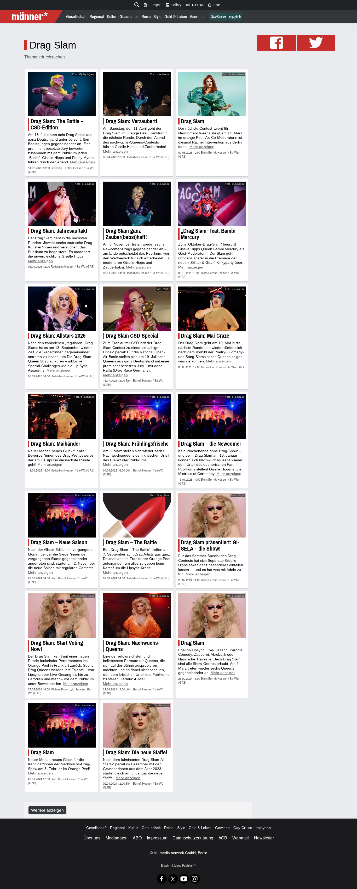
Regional (96, 17)
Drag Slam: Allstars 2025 (58, 335)
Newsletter (264, 838)
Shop (214, 5)
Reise (146, 17)
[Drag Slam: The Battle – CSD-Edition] (61, 94)
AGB (222, 838)
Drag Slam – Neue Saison (59, 542)
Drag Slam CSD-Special (132, 335)
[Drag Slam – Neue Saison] (61, 515)
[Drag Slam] (212, 94)
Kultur (112, 17)
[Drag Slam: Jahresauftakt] (61, 204)
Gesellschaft (76, 17)
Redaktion (132, 157)
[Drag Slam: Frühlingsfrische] (136, 416)
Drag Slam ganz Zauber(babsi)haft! (126, 233)
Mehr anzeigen (82, 162)
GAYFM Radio (194, 5)
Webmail (240, 838)
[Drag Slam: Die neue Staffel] (136, 725)
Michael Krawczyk (62, 689)
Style (157, 17)
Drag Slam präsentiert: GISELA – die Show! (210, 545)
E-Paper (152, 5)
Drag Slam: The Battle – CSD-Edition (57, 124)
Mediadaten (117, 838)
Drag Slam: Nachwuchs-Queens (132, 645)
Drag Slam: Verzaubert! (131, 121)
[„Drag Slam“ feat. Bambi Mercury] (212, 204)
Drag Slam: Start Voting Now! (57, 645)
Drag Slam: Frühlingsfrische (137, 443)
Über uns (91, 838)
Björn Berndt (209, 152)
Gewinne (197, 17)
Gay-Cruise (218, 16)
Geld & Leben (175, 17)
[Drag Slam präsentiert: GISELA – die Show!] (212, 515)
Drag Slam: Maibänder (55, 443)
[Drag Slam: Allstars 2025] (61, 309)
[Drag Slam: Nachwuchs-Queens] (136, 615)
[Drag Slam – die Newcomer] (212, 416)
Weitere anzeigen (47, 810)
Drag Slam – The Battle (131, 542)
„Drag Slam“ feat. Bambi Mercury (208, 233)
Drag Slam (192, 121)
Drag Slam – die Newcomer (211, 443)
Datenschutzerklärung (192, 838)
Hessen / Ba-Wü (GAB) (154, 157)
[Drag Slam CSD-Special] (136, 309)
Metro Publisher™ (185, 865)
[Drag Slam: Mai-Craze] (212, 309)
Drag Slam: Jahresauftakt (59, 230)
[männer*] (32, 16)
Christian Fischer (61, 168)
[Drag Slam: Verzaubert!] (136, 94)
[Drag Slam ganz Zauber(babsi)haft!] (136, 204)
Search (136, 4)
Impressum (157, 838)
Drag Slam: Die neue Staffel (136, 752)
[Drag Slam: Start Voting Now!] (61, 615)
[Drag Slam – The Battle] (136, 515)
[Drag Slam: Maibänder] (61, 416)
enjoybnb (235, 16)
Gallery (173, 5)
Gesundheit (129, 17)
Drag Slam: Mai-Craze (205, 335)
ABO (137, 838)
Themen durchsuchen (44, 57)
